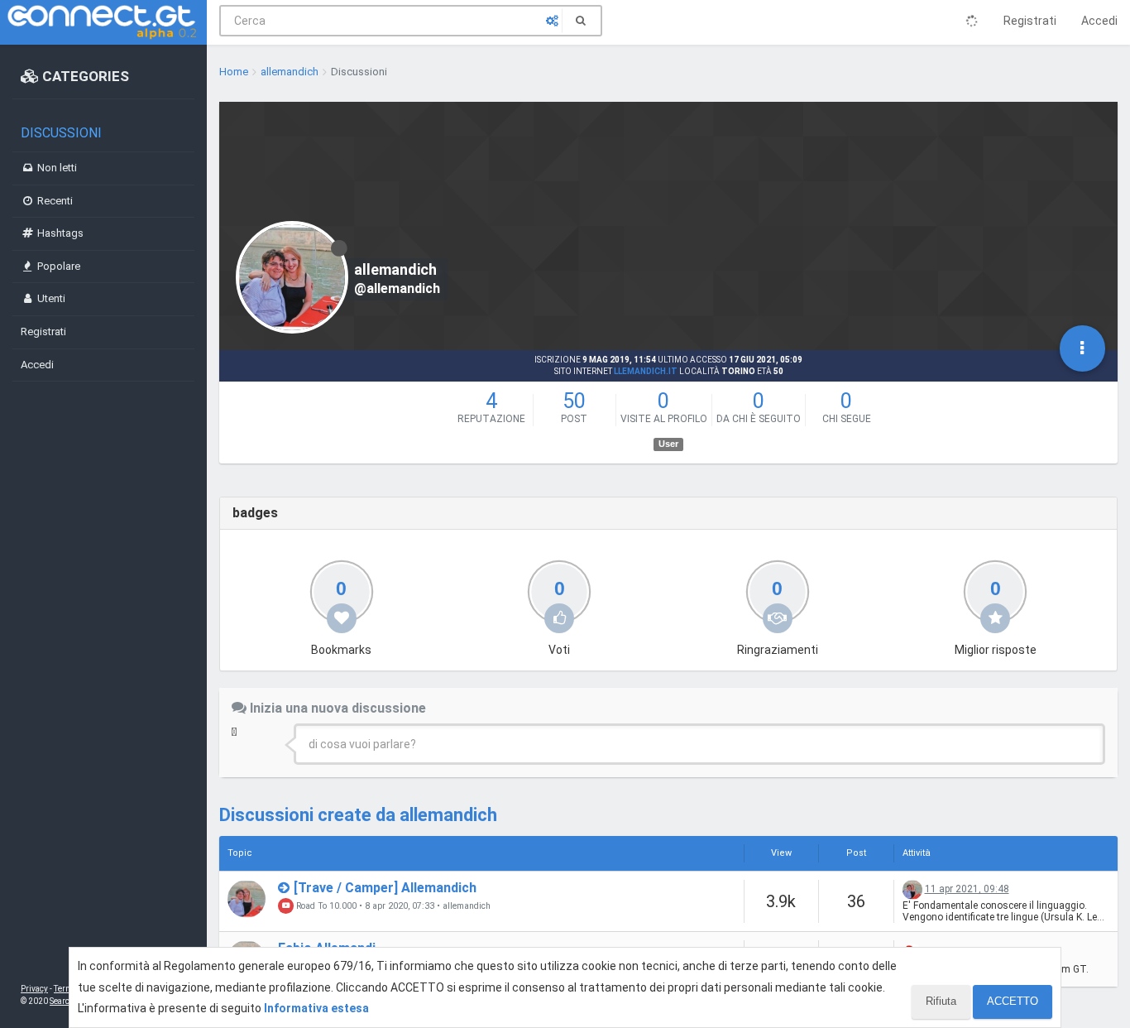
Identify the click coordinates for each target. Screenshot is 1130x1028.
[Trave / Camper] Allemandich (385, 888)
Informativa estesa (316, 1008)
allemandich (467, 906)
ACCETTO (1012, 1001)
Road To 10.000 (325, 906)
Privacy (34, 988)
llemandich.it (646, 371)
